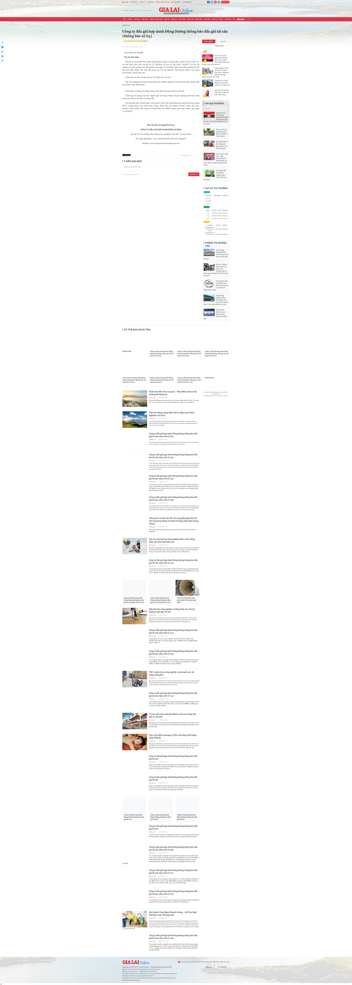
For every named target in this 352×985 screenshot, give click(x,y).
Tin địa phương (214, 103)
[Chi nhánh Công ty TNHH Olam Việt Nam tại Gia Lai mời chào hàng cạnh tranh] (209, 283)
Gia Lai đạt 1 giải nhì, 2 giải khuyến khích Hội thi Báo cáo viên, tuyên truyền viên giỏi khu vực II (216, 159)
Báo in (143, 2)
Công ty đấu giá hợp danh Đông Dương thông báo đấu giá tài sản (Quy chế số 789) (173, 498)
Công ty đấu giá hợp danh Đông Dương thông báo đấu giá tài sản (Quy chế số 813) (162, 353)
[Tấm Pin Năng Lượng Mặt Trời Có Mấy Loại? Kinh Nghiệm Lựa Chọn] (134, 419)
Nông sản (206, 192)
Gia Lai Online (136, 962)
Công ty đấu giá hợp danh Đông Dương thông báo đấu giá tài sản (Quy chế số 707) (173, 892)
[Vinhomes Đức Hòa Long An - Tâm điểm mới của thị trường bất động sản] (134, 398)
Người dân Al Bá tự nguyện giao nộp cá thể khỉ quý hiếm (222, 145)
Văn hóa (207, 19)
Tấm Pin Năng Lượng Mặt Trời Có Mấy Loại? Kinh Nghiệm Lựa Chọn (171, 414)
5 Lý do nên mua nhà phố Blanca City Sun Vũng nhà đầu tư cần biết (172, 715)
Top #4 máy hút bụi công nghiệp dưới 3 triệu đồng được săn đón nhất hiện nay (172, 540)
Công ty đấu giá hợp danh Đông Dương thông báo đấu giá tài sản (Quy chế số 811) (217, 353)
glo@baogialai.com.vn (133, 971)
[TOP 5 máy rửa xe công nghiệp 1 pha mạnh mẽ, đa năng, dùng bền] (134, 679)
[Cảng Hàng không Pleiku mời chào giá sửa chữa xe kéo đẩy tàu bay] (209, 252)
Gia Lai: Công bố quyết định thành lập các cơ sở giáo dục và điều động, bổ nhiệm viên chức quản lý (215, 60)
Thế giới (137, 19)
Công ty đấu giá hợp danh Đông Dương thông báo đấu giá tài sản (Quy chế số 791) (173, 456)
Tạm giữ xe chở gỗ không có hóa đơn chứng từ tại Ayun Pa (222, 83)
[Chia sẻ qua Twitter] (2, 51)
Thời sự (130, 19)
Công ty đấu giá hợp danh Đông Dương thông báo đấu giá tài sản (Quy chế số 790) (173, 477)
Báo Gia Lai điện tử (176, 11)
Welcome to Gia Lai (163, 2)
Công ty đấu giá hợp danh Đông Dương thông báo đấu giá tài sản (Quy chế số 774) (173, 561)
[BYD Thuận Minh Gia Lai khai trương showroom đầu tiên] (209, 312)
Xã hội (220, 19)
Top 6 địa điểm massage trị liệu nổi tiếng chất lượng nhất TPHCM (172, 736)
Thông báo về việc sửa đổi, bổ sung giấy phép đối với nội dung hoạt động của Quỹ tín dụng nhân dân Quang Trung (174, 521)
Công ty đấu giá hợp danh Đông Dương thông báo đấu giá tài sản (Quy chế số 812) (189, 353)
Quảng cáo (126, 25)
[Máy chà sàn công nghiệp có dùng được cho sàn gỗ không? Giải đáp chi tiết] (134, 616)
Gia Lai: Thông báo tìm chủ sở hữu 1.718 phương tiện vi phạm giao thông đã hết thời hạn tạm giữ (216, 270)
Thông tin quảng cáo (216, 244)
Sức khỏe (182, 19)
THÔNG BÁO (219, 46)
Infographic (187, 2)
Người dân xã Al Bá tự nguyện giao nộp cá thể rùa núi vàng (215, 175)
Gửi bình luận (194, 174)
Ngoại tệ (206, 207)
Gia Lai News (242, 19)
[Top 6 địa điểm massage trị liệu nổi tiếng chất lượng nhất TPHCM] (134, 742)
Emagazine (177, 2)
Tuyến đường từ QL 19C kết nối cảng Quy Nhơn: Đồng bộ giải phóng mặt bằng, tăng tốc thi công (215, 72)
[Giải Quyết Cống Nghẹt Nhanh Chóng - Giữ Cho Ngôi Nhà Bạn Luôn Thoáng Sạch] (134, 919)
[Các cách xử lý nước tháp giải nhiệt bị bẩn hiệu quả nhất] (187, 588)
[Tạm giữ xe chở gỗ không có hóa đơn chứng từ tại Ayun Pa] (207, 83)
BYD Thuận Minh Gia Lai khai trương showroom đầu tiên (215, 314)
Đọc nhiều (209, 41)
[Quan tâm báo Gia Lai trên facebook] (208, 2)
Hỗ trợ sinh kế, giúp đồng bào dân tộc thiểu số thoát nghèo (222, 133)
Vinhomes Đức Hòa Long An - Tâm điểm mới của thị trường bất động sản (173, 393)
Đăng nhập (225, 2)
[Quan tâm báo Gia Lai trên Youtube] (215, 2)
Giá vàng (206, 222)
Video (126, 2)
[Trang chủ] (124, 19)
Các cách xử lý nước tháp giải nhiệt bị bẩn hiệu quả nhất (186, 600)
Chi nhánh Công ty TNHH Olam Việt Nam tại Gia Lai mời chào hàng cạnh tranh (216, 285)
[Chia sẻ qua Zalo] (2, 47)
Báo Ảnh (134, 2)
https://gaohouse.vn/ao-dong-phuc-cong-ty (216, 395)
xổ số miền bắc (207, 392)
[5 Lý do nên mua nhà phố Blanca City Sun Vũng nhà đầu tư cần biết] (134, 721)
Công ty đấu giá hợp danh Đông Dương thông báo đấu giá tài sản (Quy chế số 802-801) (189, 380)
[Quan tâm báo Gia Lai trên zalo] (211, 2)
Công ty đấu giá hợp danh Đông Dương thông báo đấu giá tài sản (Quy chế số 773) (134, 600)
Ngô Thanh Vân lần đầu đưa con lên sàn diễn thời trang (222, 92)
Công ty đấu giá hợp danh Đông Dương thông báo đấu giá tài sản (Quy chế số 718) (173, 848)
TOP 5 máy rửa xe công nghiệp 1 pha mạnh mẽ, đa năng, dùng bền (171, 673)
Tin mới (223, 41)
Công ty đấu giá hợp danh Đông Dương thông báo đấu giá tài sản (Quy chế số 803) (162, 380)
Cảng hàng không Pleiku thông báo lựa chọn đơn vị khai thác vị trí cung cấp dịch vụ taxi (216, 300)
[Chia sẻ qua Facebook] (2, 42)
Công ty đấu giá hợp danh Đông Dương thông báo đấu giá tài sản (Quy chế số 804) (134, 380)
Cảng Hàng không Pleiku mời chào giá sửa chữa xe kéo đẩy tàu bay (216, 254)
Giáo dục (174, 19)
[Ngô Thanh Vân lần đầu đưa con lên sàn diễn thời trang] (207, 92)
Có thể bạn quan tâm (137, 329)
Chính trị (144, 19)
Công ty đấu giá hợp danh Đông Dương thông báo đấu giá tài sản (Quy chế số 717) (173, 871)
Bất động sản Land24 (218, 392)
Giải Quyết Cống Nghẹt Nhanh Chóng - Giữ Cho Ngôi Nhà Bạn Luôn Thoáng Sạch (173, 913)
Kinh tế (166, 19)
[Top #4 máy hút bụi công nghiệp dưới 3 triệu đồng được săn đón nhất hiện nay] (134, 546)
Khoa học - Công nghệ (194, 19)
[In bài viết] (2, 60)
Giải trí (214, 19)
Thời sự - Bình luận (156, 19)
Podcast (151, 2)
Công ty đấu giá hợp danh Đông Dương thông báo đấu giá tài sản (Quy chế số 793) (173, 435)
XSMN (226, 392)
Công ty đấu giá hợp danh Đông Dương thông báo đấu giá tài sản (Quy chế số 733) (173, 694)
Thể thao (228, 19)
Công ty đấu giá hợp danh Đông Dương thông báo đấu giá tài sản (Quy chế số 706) (173, 936)
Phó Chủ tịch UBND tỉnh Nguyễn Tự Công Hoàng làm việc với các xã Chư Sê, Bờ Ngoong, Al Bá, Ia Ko (216, 118)
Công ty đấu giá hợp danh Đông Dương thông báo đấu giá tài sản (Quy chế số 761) (160, 600)
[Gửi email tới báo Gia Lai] (218, 2)
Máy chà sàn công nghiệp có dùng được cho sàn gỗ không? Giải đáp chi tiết (172, 610)
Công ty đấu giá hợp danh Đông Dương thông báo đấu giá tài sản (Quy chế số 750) (173, 652)
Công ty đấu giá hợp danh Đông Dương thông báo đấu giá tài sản (173, 757)
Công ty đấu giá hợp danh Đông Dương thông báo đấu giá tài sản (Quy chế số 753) (173, 631)
